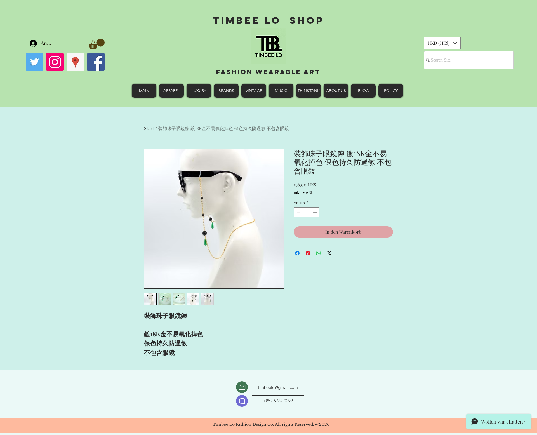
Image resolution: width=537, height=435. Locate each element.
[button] (97, 44)
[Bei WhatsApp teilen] (318, 253)
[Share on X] (329, 253)
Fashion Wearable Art (268, 72)
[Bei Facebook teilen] (297, 253)
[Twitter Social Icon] (34, 62)
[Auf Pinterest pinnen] (308, 253)
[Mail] (242, 387)
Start (149, 128)
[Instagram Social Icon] (55, 62)
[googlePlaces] (75, 62)
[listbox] (442, 43)
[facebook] (96, 62)
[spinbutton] (306, 212)
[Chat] (242, 401)
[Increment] (315, 212)
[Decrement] (298, 212)
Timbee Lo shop (268, 20)
